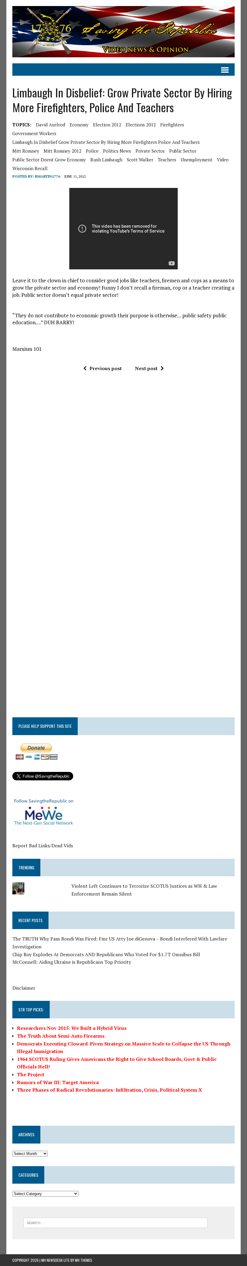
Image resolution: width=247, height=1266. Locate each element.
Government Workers (34, 133)
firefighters (172, 125)
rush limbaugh (106, 160)
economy (79, 125)
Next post (146, 368)
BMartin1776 (47, 176)
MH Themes (83, 1260)
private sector (150, 151)
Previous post (105, 368)
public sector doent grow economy (49, 160)
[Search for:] (115, 1222)
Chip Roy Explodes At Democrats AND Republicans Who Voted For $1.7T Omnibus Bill (106, 954)
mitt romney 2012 (62, 151)
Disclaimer (23, 988)
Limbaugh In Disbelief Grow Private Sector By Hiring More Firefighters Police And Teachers (106, 142)
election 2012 (107, 125)
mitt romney (25, 151)
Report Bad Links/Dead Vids (42, 845)
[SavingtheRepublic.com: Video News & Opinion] (123, 31)
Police (92, 151)
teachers (167, 160)
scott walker (140, 160)
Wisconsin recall (30, 168)
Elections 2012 (141, 125)
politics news (117, 151)
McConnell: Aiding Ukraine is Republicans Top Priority (71, 962)
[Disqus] (123, 467)
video (223, 160)
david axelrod (50, 125)
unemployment (196, 160)
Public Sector (182, 151)
